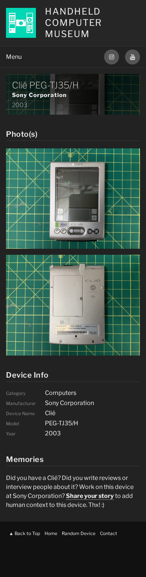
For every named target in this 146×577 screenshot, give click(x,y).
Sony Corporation (39, 95)
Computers (60, 392)
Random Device (78, 533)
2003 (19, 105)
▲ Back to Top (24, 533)
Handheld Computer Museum (73, 22)
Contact (108, 533)
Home (51, 533)
